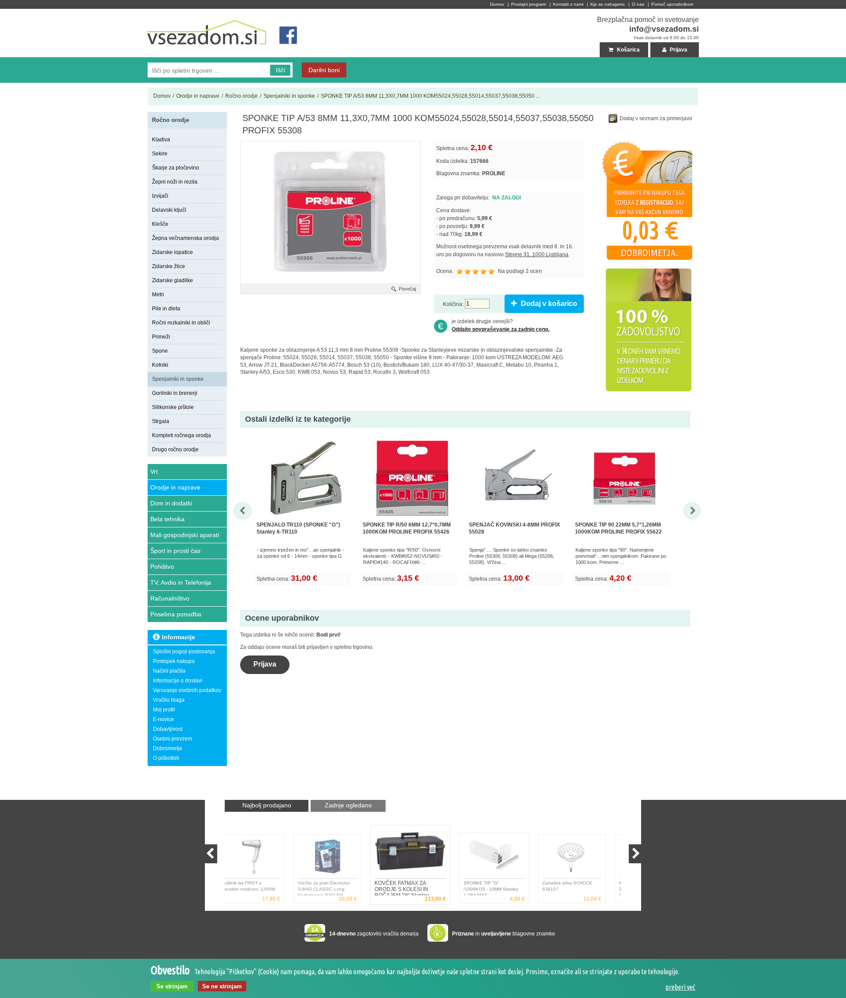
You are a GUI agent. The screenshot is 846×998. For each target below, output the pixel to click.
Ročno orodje (241, 96)
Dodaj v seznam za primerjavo (656, 118)
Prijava (677, 50)
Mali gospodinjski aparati (184, 534)
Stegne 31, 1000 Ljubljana (536, 254)
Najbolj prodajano (266, 805)
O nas (638, 4)
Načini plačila (169, 671)
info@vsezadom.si (664, 29)
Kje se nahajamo (607, 4)
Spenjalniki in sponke (289, 96)
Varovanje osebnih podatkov (187, 690)
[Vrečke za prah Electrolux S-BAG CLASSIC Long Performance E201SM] (263, 859)
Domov (497, 4)
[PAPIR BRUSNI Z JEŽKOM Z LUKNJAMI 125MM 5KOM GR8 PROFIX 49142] (585, 859)
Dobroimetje (167, 748)
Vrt (154, 471)
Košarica (628, 50)
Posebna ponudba (175, 614)
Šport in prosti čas (175, 550)
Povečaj (407, 288)
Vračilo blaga (169, 700)
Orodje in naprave (197, 96)
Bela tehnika (167, 519)
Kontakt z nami (568, 4)
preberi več (680, 987)
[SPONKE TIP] (424, 853)
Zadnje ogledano (348, 805)
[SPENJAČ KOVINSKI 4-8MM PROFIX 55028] (518, 517)
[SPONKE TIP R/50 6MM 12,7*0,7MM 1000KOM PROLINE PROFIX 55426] (412, 517)
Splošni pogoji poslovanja (184, 651)
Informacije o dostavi (177, 681)
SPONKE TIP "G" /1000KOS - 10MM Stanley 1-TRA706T (410, 888)
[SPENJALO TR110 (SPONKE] (305, 517)
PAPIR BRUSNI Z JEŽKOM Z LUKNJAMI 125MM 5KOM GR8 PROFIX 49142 (584, 887)
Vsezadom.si (163, 12)
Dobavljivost (167, 729)
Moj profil (164, 710)
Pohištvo (162, 566)
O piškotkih (166, 758)
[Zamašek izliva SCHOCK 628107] (508, 859)
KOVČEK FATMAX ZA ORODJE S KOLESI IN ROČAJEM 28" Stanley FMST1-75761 (334, 887)
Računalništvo (169, 598)
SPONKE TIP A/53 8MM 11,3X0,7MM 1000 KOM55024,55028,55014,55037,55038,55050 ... (430, 96)
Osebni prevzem (172, 739)
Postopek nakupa (174, 661)
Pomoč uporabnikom (672, 4)
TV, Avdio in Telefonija (180, 582)
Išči (280, 70)
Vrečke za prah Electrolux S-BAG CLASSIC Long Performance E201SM (260, 887)
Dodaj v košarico (548, 303)
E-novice (163, 719)
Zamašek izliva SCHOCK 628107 (504, 885)
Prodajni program (528, 4)
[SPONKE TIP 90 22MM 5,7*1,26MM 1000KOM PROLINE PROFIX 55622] (624, 517)
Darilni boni (324, 70)
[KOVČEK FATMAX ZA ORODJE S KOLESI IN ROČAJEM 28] (340, 859)
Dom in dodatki (171, 503)
